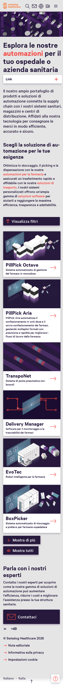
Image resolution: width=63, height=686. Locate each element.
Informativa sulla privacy (26, 652)
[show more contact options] (55, 678)
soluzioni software (31, 196)
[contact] (34, 5)
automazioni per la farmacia (23, 174)
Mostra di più (24, 539)
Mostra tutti (23, 550)
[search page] (27, 5)
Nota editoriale (19, 645)
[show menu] (55, 6)
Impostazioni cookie (22, 659)
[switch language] (41, 5)
